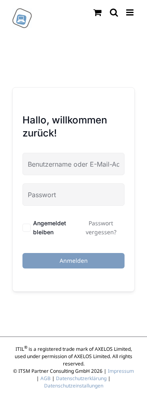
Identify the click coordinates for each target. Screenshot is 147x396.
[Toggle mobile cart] (98, 12)
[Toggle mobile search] (114, 12)
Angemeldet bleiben (49, 227)
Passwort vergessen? (101, 227)
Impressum (121, 370)
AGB (45, 378)
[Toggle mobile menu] (130, 12)
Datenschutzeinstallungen (73, 385)
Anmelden (74, 260)
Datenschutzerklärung (81, 378)
